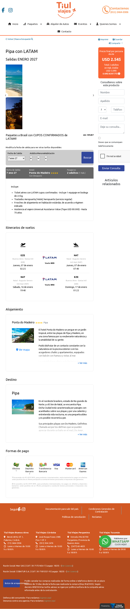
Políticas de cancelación (74, 517)
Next (93, 95)
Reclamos (97, 517)
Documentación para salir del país (62, 509)
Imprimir (104, 39)
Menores (38, 153)
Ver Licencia (67, 566)
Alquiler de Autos (59, 24)
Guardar (118, 39)
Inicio (15, 24)
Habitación (46, 153)
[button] (13, 335)
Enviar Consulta (111, 168)
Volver (10, 39)
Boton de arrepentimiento (12, 583)
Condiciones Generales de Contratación (101, 510)
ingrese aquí (45, 598)
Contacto (66, 31)
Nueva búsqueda (23, 39)
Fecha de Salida (15, 153)
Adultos (31, 153)
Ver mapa (24, 349)
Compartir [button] (115, 43)
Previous (5, 95)
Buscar (87, 157)
